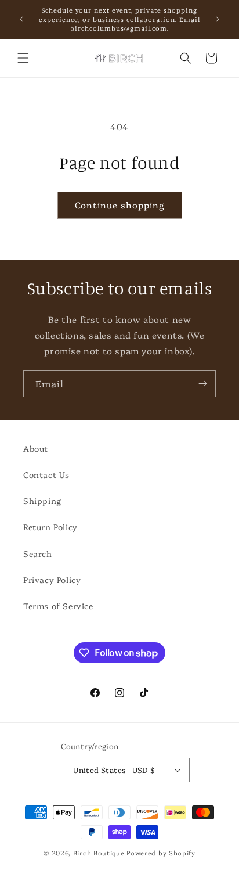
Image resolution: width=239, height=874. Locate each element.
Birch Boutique (99, 852)
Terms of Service (58, 606)
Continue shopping (120, 205)
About (35, 448)
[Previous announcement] (21, 19)
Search (37, 553)
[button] (23, 58)
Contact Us (46, 474)
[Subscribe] (202, 383)
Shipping (42, 500)
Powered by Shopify (160, 852)
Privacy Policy (52, 579)
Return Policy (50, 527)
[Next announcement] (217, 19)
